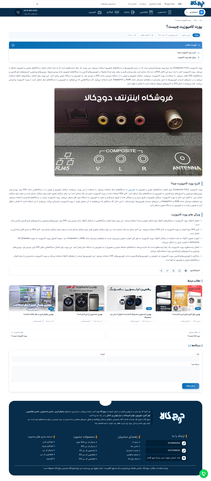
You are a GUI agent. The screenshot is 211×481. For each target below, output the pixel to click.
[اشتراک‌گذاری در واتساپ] (179, 270)
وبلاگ (195, 20)
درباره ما (143, 4)
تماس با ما (132, 4)
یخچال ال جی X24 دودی (85, 442)
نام (197, 354)
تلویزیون (131, 189)
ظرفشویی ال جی (46, 454)
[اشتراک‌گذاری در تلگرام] (185, 270)
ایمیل (102, 354)
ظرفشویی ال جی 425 (87, 454)
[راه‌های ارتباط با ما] (203, 473)
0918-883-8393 (30, 10)
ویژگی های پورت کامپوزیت (188, 57)
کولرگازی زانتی (48, 442)
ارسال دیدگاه (190, 386)
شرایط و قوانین (132, 454)
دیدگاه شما (195, 364)
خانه (180, 4)
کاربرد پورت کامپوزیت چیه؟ (188, 52)
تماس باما (134, 446)
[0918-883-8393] (18, 12)
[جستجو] (37, 4)
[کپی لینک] (167, 270)
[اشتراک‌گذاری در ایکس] (173, 270)
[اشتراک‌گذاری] (161, 270)
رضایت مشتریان (155, 4)
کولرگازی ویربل (47, 446)
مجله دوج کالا (169, 4)
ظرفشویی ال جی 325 (87, 459)
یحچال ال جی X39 (88, 446)
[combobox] (76, 4)
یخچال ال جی (47, 450)
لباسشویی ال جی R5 (87, 450)
